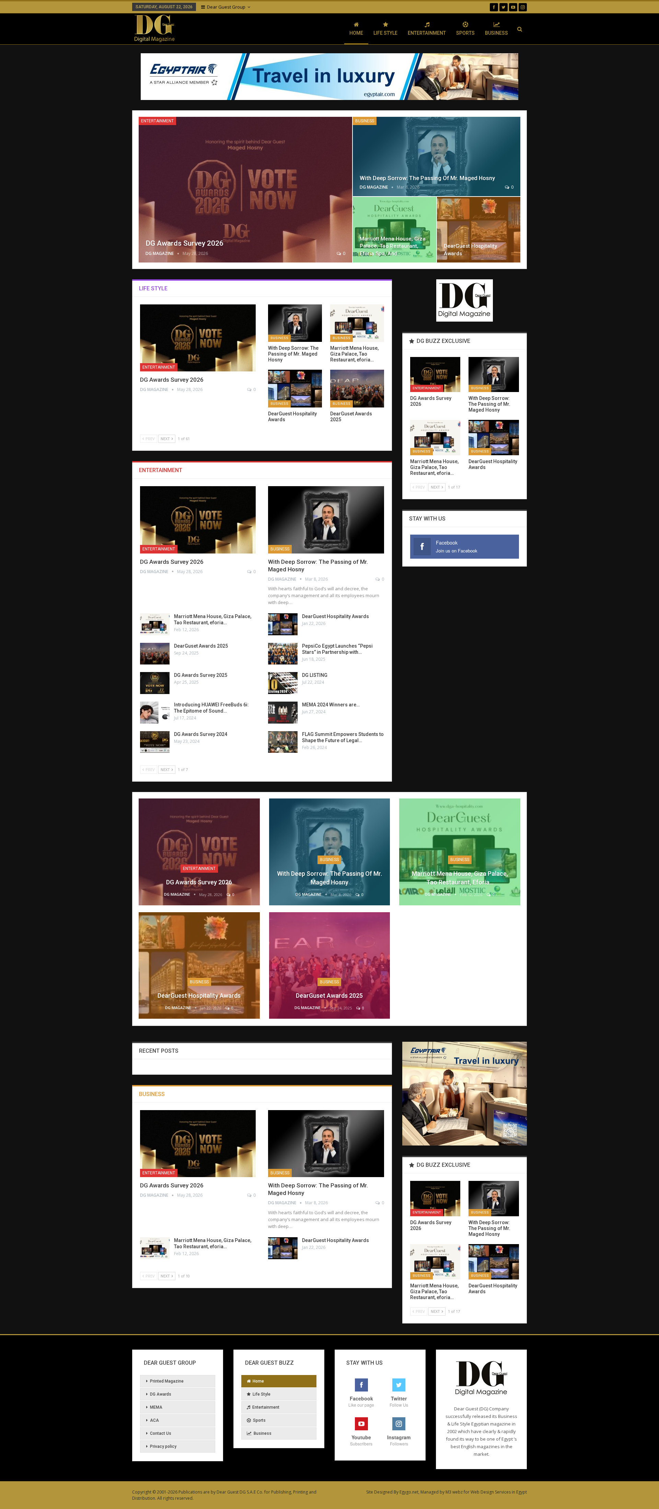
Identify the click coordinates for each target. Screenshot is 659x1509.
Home (356, 33)
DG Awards (160, 1394)
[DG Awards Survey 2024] (155, 742)
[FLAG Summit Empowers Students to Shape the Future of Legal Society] (283, 742)
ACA (154, 1420)
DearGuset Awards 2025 (201, 646)
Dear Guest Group (226, 7)
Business (496, 33)
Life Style (385, 33)
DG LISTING (314, 675)
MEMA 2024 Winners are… (331, 704)
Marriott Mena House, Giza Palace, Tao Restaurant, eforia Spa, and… (393, 246)
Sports (465, 33)
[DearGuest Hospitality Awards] (478, 230)
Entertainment (427, 33)
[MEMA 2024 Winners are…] (283, 713)
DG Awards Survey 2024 (200, 734)
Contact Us (160, 1433)
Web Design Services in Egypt (499, 1492)
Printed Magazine (167, 1381)
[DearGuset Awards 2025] (357, 388)
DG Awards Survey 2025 (200, 675)
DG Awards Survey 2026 (184, 243)
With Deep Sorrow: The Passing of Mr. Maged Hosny (427, 178)
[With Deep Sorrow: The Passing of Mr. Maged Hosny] (436, 156)
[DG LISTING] (283, 683)
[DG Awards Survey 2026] (245, 189)
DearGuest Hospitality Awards (335, 616)
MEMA (156, 1407)
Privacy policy (163, 1446)
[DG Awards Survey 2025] (155, 683)
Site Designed (379, 1492)
